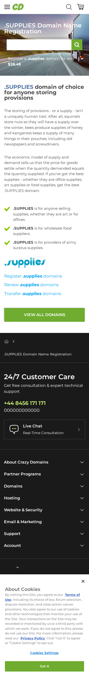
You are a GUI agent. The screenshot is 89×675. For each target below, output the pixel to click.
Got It (44, 666)
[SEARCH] (76, 44)
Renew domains (31, 284)
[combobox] (4, 567)
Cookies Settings (44, 653)
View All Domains (44, 314)
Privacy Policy (33, 638)
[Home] (6, 341)
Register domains (33, 276)
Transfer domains (32, 293)
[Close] (83, 581)
